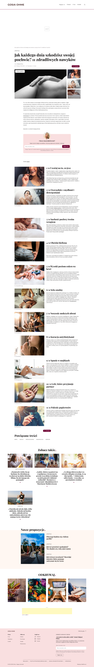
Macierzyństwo (23, 643)
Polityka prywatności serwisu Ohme (38, 661)
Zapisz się (66, 146)
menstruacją (26, 115)
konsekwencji (73, 301)
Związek (21, 641)
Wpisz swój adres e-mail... (61, 645)
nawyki (21, 439)
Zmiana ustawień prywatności (56, 661)
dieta (16, 439)
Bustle (28, 161)
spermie (76, 396)
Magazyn (61, 4)
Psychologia (22, 639)
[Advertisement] (47, 611)
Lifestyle (21, 636)
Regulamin (25, 661)
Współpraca (10, 639)
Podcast (69, 4)
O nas (74, 4)
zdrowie (48, 439)
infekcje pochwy (57, 208)
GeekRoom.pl (83, 664)
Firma (9, 634)
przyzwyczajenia (30, 439)
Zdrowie (22, 47)
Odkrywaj (22, 634)
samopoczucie (40, 439)
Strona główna (17, 47)
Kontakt (79, 4)
